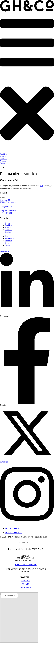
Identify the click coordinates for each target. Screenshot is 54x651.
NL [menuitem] (6, 167)
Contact (8, 232)
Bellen (25, 581)
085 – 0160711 (6, 213)
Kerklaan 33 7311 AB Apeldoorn (8, 201)
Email (26, 584)
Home (7, 223)
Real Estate (9, 225)
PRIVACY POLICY (13, 528)
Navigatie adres (6, 206)
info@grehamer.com (8, 211)
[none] (29, 167)
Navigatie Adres (26, 565)
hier (41, 186)
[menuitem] (6, 167)
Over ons (8, 230)
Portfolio (8, 227)
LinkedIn (26, 587)
